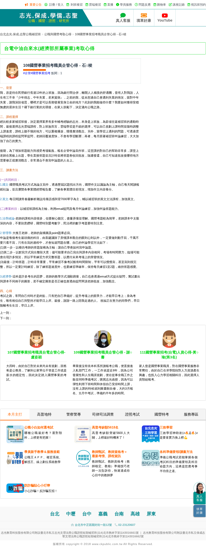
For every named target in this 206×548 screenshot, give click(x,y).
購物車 (161, 4)
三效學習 (166, 427)
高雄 (135, 513)
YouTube (164, 20)
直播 (110, 4)
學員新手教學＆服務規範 (42, 451)
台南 (119, 513)
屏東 (151, 513)
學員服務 (126, 4)
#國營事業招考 (40, 73)
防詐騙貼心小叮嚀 (37, 485)
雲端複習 (95, 4)
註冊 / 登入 (56, 4)
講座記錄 (179, 4)
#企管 (27, 73)
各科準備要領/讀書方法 (176, 451)
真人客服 (123, 21)
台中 (87, 513)
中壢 (70, 513)
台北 (54, 513)
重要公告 (36, 4)
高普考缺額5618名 (105, 427)
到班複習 (77, 4)
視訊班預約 (198, 4)
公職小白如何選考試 (38, 427)
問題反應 (145, 4)
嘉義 (103, 513)
